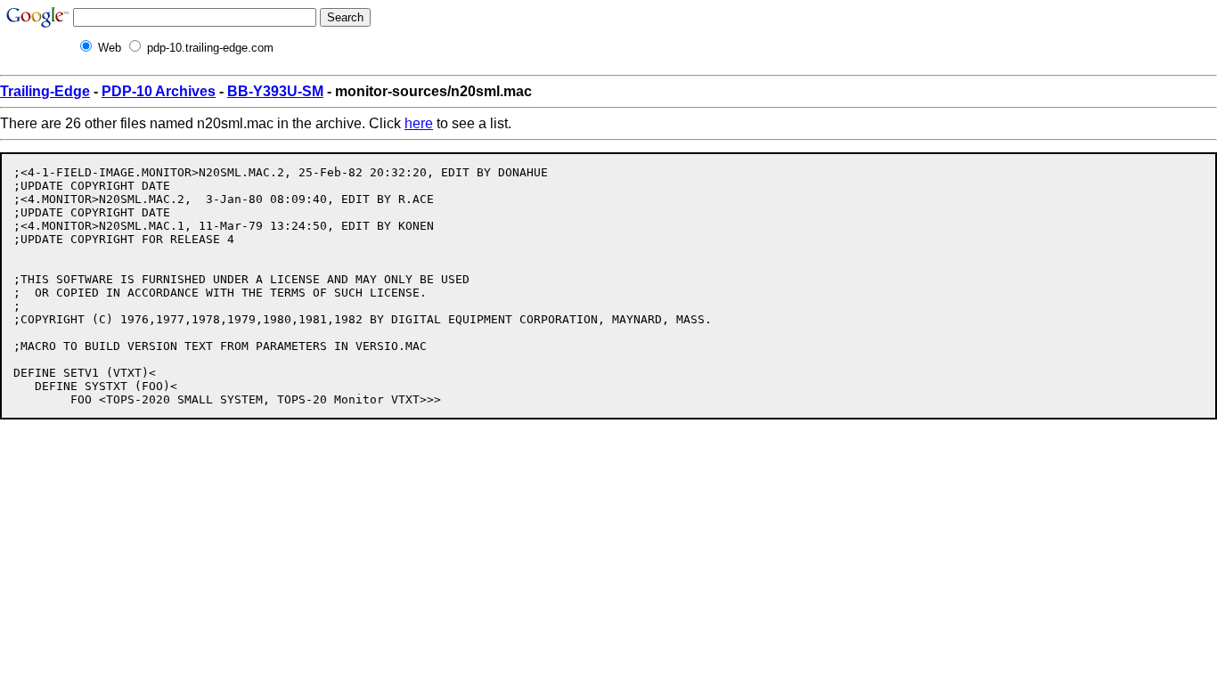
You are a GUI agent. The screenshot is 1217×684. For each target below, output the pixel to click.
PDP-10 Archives (159, 91)
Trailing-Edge (45, 91)
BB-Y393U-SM (275, 91)
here (418, 123)
